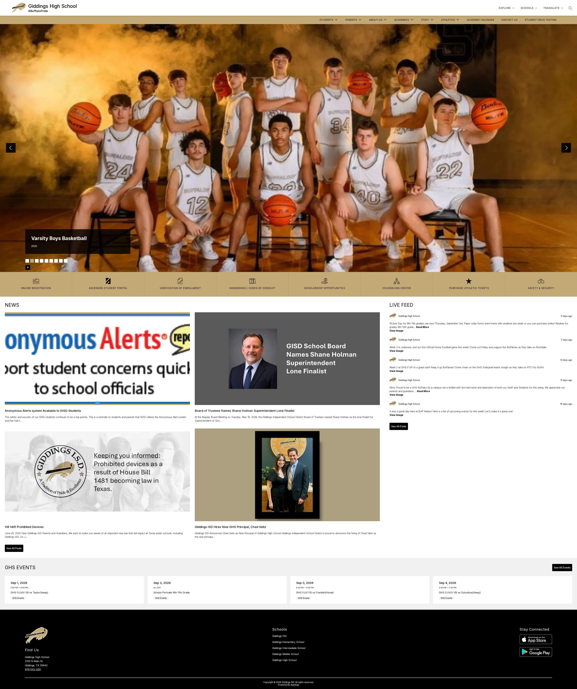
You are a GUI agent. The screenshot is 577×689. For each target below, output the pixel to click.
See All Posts (14, 548)
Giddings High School (284, 660)
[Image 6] (51, 261)
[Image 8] (61, 261)
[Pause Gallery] (27, 267)
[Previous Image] (11, 148)
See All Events (562, 567)
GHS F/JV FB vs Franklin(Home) (315, 592)
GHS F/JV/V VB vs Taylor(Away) (30, 592)
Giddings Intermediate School (288, 648)
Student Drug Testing (541, 19)
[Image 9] (65, 261)
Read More (422, 327)
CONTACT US (509, 19)
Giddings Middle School (285, 654)
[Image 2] (32, 261)
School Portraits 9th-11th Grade (172, 592)
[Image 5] (46, 261)
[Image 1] (27, 261)
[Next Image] (566, 148)
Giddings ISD (279, 636)
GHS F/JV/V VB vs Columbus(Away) (460, 592)
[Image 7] (56, 261)
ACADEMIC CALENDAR (480, 19)
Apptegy (295, 684)
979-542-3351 (33, 669)
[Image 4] (41, 261)
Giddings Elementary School (288, 642)
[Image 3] (37, 261)
